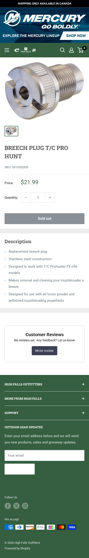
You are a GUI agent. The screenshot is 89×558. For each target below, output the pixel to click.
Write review (44, 350)
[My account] (71, 50)
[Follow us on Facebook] (8, 506)
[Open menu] (7, 50)
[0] (81, 50)
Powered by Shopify (17, 548)
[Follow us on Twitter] (16, 506)
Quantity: (11, 198)
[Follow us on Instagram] (25, 506)
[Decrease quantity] (26, 197)
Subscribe (19, 469)
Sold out (44, 218)
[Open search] (62, 50)
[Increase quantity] (50, 197)
